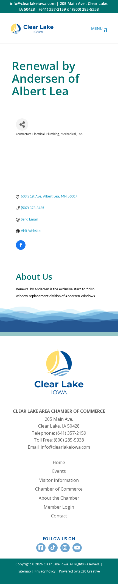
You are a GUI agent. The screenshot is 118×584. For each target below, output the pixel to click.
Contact (59, 516)
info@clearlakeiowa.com (32, 3)
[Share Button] (22, 124)
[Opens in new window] (32, 28)
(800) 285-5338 (85, 9)
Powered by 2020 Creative (79, 571)
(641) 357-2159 (52, 9)
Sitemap (24, 571)
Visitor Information (59, 480)
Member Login (59, 507)
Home (59, 462)
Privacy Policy (45, 571)
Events (59, 471)
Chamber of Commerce (59, 489)
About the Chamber (59, 498)
